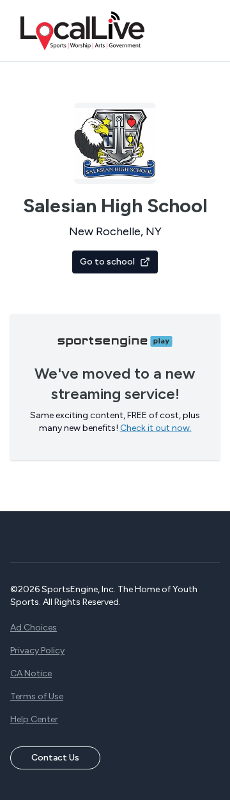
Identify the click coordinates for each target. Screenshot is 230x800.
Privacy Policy (37, 650)
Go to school (107, 261)
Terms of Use (36, 696)
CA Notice (31, 673)
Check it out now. (156, 428)
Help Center (34, 719)
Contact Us (55, 757)
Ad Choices (33, 627)
